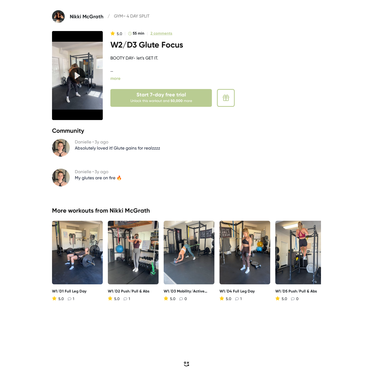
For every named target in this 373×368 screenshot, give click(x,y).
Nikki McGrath (130, 210)
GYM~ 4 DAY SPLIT (131, 16)
